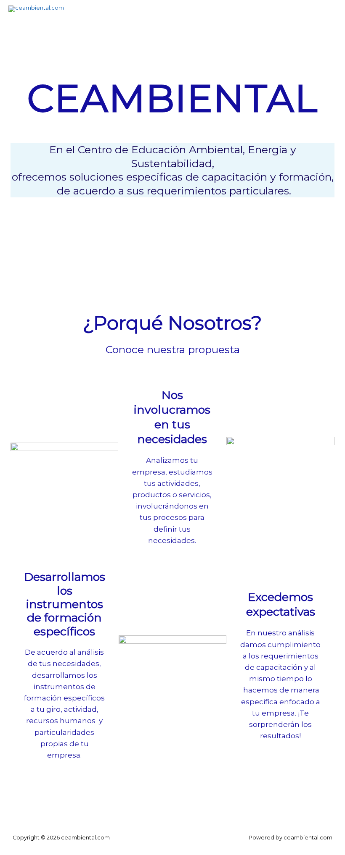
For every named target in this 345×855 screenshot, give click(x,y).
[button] (172, 218)
